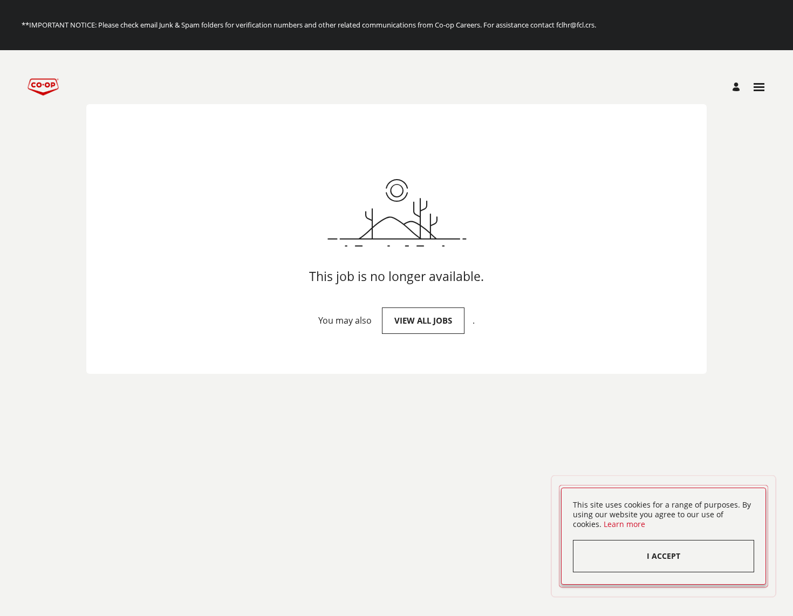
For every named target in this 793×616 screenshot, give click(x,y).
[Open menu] (759, 87)
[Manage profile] (738, 86)
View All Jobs (423, 320)
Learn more (624, 524)
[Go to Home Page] (43, 87)
